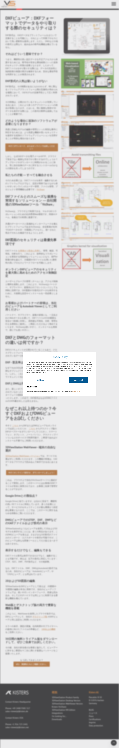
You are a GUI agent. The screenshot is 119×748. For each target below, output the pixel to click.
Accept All (78, 380)
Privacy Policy (76, 391)
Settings (40, 380)
